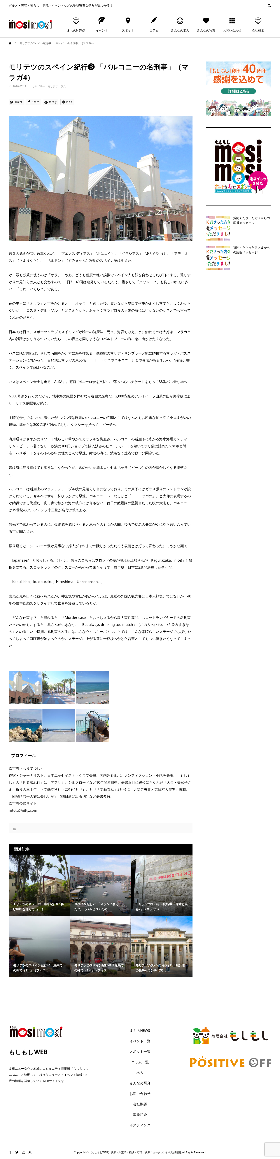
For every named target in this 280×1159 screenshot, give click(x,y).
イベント (102, 30)
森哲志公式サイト (23, 803)
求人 (140, 1072)
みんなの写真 (206, 30)
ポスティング (140, 1125)
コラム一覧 (140, 1062)
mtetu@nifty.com (23, 810)
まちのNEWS (76, 30)
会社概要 (258, 30)
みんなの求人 (180, 30)
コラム (154, 30)
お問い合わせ (232, 30)
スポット (128, 30)
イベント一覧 (140, 1041)
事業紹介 (140, 1114)
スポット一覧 (140, 1051)
